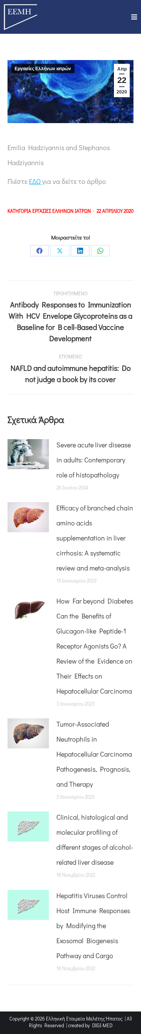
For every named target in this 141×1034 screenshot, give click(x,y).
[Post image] (28, 454)
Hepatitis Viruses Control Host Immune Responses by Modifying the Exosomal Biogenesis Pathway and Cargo (93, 925)
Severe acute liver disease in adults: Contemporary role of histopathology (93, 459)
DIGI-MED (102, 1025)
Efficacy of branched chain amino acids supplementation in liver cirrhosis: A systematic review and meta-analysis (94, 537)
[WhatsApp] (100, 250)
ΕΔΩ (35, 181)
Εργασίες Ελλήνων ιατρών (43, 68)
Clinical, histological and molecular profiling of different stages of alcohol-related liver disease (94, 840)
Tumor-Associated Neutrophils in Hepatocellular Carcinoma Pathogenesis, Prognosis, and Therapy (94, 754)
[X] (59, 250)
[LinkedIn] (80, 250)
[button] (134, 17)
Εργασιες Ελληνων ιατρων (61, 211)
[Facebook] (39, 250)
